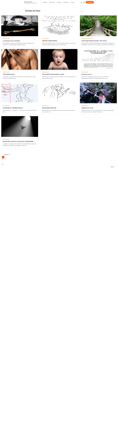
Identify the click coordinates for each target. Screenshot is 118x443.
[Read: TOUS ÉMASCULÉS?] (19, 59)
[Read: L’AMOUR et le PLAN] (98, 92)
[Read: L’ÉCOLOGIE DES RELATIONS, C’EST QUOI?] (98, 25)
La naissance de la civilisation (11, 41)
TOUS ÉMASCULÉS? (9, 74)
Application (52, 2)
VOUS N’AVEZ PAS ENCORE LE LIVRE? (53, 74)
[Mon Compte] (81, 2)
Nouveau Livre (90, 2)
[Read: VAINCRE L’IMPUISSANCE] (59, 25)
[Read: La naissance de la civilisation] (19, 25)
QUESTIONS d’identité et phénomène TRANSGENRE (18, 141)
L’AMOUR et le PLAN (87, 108)
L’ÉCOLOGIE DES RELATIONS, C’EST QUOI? (94, 41)
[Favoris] (84, 2)
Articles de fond (6, 38)
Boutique (45, 2)
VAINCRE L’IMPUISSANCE (49, 41)
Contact (72, 2)
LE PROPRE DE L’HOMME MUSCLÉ (13, 108)
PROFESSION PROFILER (49, 108)
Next (112, 166)
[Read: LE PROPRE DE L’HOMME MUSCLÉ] (19, 92)
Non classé (91, 38)
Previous (6, 154)
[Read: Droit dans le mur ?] (98, 59)
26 (2, 164)
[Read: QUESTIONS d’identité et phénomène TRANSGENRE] (19, 126)
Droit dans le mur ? (86, 74)
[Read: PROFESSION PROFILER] (59, 92)
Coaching (59, 2)
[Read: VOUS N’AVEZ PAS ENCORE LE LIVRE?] (59, 59)
